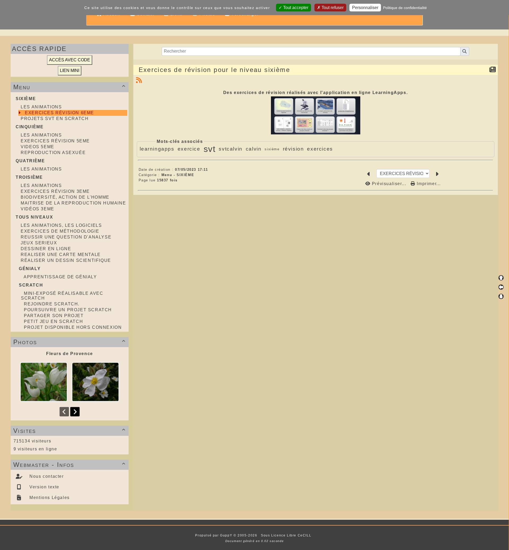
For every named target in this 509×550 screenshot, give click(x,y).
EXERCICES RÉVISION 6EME (59, 112)
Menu (69, 87)
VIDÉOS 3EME (37, 209)
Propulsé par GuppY (214, 535)
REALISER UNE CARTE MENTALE (61, 254)
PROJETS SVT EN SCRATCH (55, 118)
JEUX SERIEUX (39, 243)
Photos (69, 342)
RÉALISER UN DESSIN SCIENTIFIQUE (66, 260)
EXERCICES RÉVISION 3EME (55, 191)
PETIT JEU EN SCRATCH (53, 321)
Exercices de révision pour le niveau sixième (214, 69)
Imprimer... (428, 183)
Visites (69, 430)
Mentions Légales (49, 497)
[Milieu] (501, 287)
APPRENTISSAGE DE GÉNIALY (60, 277)
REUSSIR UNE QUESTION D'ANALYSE (66, 237)
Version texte (43, 487)
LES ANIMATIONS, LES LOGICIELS (61, 225)
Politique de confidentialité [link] (405, 8)
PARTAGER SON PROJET (54, 315)
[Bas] (501, 296)
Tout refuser (332, 7)
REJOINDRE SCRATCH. (52, 304)
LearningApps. (390, 92)
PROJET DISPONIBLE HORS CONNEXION (73, 327)
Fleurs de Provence (69, 353)
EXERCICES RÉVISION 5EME (55, 141)
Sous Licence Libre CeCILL (287, 535)
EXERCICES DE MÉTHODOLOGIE (60, 231)
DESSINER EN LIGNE (46, 248)
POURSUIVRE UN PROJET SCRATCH (68, 310)
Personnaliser (365, 7)
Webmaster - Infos (69, 464)
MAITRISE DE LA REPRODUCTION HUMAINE (73, 203)
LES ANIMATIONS (41, 107)
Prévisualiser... (389, 183)
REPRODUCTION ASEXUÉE (53, 152)
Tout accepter (295, 7)
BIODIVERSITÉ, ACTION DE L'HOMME (65, 197)
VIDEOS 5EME (37, 146)
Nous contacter (46, 476)
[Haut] (501, 277)
